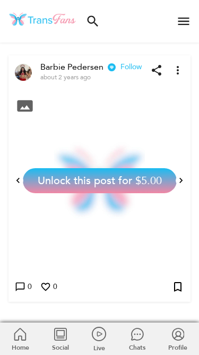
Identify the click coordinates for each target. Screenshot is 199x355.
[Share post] (156, 70)
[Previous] (18, 180)
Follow (131, 67)
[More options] (177, 70)
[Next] (181, 180)
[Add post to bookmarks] (177, 286)
